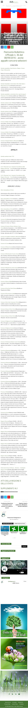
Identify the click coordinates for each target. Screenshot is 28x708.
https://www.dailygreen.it (14, 519)
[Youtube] (18, 694)
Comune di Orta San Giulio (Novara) (9, 288)
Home (4, 5)
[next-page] (15, 538)
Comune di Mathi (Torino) (6, 121)
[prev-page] (13, 538)
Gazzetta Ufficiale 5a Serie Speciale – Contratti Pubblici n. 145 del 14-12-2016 (5, 534)
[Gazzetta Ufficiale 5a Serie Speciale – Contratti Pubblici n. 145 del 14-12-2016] (5, 528)
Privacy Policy (7, 704)
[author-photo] (14, 514)
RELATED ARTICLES (7, 523)
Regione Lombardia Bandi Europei (14, 532)
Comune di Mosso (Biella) (6, 281)
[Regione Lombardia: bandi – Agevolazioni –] (23, 528)
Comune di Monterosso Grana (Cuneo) (10, 267)
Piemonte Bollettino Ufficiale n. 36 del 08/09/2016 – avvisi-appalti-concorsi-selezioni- (14, 56)
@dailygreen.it (11, 581)
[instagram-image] (5, 589)
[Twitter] (5, 47)
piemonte (15, 491)
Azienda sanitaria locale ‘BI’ (7, 102)
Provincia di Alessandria (6, 350)
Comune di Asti (4, 219)
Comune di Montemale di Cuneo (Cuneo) (10, 253)
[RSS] (12, 694)
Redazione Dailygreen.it (14, 43)
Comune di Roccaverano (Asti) (8, 293)
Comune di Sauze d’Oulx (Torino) (8, 309)
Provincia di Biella (5, 391)
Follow (25, 581)
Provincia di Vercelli (5, 412)
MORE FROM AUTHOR (20, 523)
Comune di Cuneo (5, 243)
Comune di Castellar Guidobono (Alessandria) (11, 236)
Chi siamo (14, 702)
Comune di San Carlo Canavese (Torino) (10, 302)
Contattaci (21, 704)
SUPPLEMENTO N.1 (9, 488)
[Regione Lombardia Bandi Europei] (14, 528)
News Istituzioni (8, 5)
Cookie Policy (15, 704)
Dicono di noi (8, 702)
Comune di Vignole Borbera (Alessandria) (10, 140)
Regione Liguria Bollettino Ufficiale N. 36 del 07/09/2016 (21, 505)
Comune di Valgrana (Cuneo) (7, 321)
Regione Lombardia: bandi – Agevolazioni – (23, 532)
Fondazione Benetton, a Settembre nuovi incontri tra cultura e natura (7, 506)
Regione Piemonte (5, 421)
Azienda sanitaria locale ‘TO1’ (7, 156)
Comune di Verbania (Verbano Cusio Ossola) (11, 341)
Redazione (20, 702)
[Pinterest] (8, 47)
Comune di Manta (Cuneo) (7, 246)
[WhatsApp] (12, 47)
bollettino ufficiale (8, 491)
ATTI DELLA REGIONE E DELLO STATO (11, 482)
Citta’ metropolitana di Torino (7, 190)
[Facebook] (2, 47)
